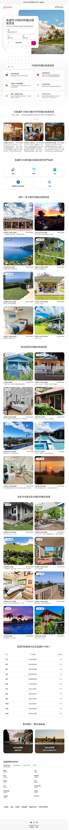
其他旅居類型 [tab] (16, 765)
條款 (37, 827)
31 (12, 67)
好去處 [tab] (34, 765)
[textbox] (13, 38)
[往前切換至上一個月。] (9, 42)
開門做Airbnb (59, 7)
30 (9, 67)
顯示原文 (42, 2)
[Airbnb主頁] (7, 7)
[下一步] (37, 119)
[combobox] (21, 32)
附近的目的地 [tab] (6, 765)
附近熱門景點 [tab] (26, 765)
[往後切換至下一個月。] (28, 42)
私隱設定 (32, 827)
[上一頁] (30, 119)
